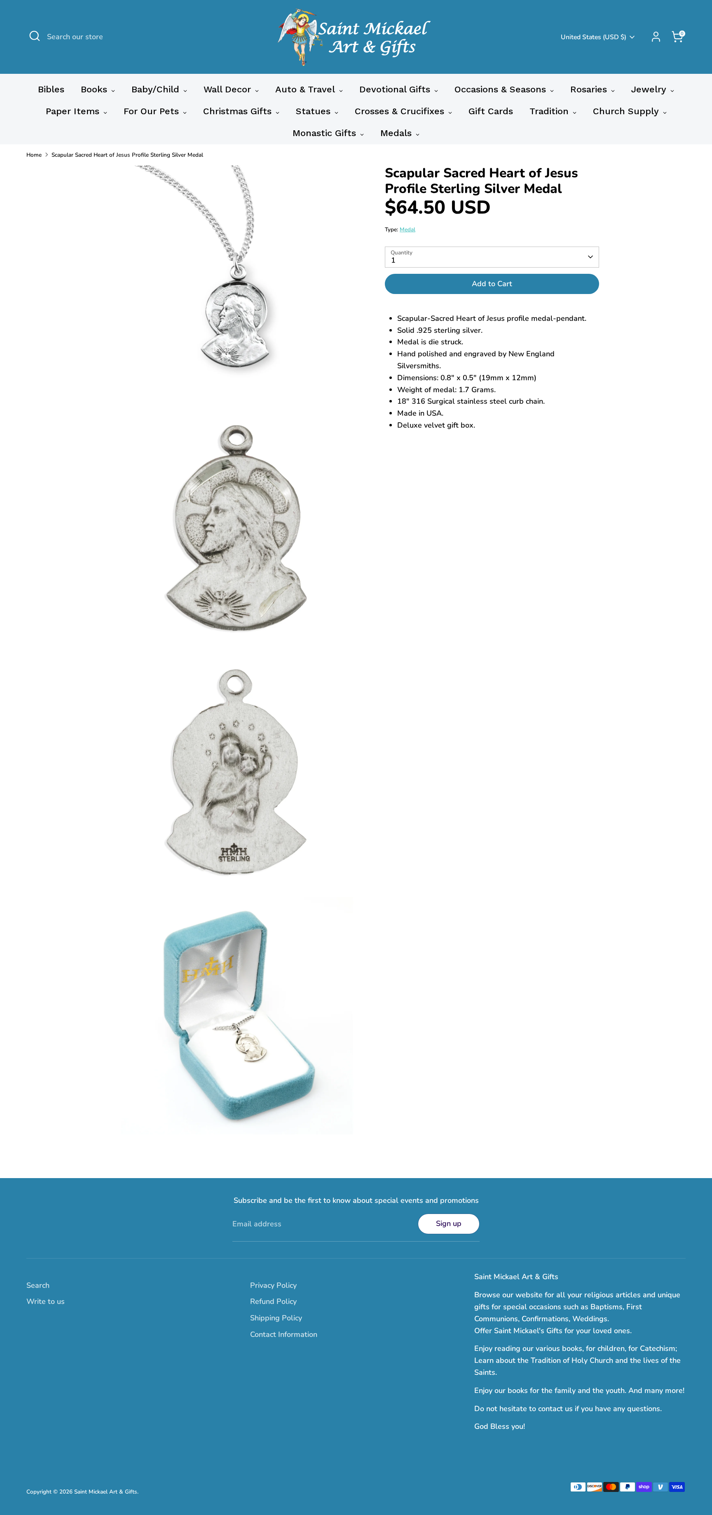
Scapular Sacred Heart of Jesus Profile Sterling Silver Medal (127, 155)
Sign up (448, 1223)
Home (34, 155)
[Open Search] (34, 36)
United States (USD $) (593, 37)
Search (37, 1285)
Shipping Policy (276, 1318)
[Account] (656, 36)
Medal (407, 229)
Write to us (45, 1301)
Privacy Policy (273, 1285)
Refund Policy (273, 1301)
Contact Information (283, 1334)
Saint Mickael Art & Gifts (105, 1492)
